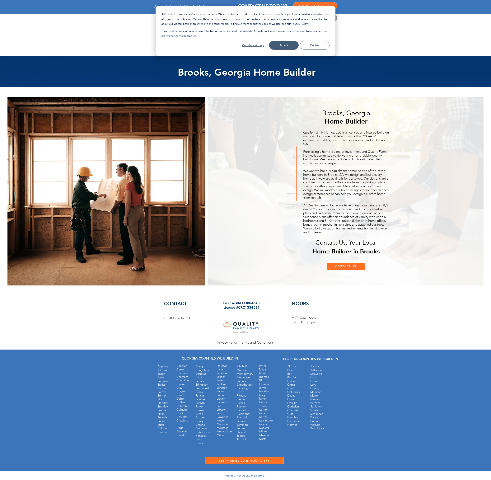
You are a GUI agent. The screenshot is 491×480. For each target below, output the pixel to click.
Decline (314, 45)
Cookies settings (253, 45)
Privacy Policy (227, 342)
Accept (283, 45)
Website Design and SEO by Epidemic (244, 475)
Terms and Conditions (257, 342)
